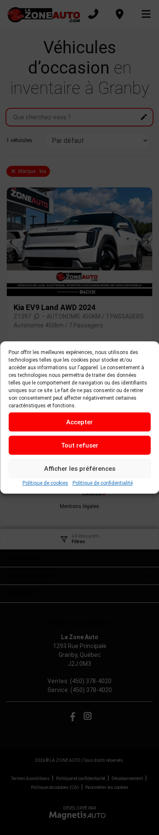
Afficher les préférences (79, 468)
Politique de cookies (45, 483)
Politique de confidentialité (103, 483)
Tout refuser (79, 445)
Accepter (79, 422)
